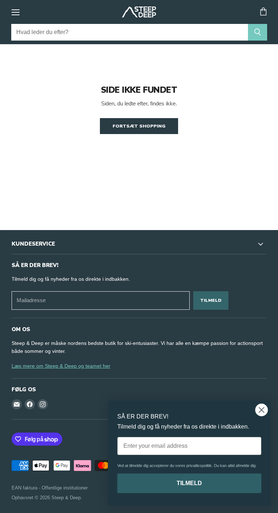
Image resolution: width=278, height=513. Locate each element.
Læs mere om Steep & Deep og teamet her (61, 366)
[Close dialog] (261, 410)
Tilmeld (211, 300)
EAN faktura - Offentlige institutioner (50, 488)
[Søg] (257, 32)
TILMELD (189, 483)
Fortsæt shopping (139, 126)
